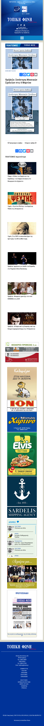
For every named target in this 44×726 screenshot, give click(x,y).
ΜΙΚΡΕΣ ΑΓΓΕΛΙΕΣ (24, 684)
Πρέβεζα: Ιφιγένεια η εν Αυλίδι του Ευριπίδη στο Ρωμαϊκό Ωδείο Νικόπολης (21, 268)
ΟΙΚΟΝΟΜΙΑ (24, 672)
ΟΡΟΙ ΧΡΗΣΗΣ (25, 715)
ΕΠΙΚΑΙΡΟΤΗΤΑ (24, 668)
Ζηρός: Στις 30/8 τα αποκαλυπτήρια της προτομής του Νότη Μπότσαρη (20, 237)
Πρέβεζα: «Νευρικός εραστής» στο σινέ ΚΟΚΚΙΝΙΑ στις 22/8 (20, 298)
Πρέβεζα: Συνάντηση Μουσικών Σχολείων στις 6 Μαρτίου (21, 81)
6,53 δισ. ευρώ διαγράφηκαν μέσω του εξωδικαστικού (24, 543)
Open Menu (22, 38)
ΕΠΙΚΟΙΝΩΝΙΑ (24, 676)
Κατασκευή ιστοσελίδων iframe (22, 720)
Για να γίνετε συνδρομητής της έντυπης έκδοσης (22, 634)
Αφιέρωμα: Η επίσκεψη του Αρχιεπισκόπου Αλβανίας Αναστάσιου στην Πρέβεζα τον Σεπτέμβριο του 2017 (22, 585)
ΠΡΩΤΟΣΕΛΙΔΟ (22, 593)
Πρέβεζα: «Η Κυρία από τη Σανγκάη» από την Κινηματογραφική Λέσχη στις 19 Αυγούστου (21, 328)
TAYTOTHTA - (13, 2)
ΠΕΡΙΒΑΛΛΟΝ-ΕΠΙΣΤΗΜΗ (24, 682)
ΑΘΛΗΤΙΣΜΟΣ (24, 680)
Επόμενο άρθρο (30, 143)
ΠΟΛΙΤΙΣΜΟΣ (12, 45)
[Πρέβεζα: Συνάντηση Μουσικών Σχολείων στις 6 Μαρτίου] (22, 69)
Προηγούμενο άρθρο (15, 143)
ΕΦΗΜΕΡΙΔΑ (24, 686)
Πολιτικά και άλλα (20, 528)
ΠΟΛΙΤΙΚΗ (24, 670)
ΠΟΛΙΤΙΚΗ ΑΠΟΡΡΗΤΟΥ (35, 715)
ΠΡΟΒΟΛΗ (24, 688)
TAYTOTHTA (17, 715)
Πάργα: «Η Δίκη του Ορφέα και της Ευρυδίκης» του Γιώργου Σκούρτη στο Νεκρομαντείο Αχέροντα (19, 178)
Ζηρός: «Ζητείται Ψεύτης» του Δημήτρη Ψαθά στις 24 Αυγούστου (20, 207)
